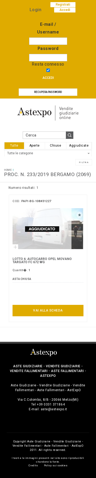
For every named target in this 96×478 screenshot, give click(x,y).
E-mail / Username (48, 28)
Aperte (34, 145)
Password (48, 48)
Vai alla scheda (48, 310)
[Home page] (48, 112)
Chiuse (55, 145)
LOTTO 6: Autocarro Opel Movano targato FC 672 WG (42, 260)
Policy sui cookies (56, 465)
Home (8, 169)
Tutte (14, 145)
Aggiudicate (79, 145)
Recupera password (48, 92)
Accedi (48, 78)
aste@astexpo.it (54, 409)
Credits (33, 465)
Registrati (63, 4)
